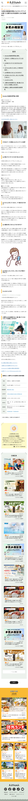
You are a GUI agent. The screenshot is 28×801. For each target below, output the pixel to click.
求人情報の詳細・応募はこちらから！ (9, 362)
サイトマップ (21, 792)
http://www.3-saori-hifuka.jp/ (14, 394)
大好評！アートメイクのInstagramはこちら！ (11, 371)
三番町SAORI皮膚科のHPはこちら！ (9, 365)
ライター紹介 (14, 796)
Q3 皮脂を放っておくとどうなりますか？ (13, 72)
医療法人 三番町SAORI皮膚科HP (12, 417)
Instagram (9, 411)
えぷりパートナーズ (20, 794)
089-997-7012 (10, 389)
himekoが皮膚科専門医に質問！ (12, 55)
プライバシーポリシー (13, 792)
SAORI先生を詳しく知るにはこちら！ (9, 119)
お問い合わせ (12, 794)
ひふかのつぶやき (9, 80)
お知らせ (6, 794)
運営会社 (6, 792)
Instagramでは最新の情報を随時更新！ (10, 368)
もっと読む (14, 672)
